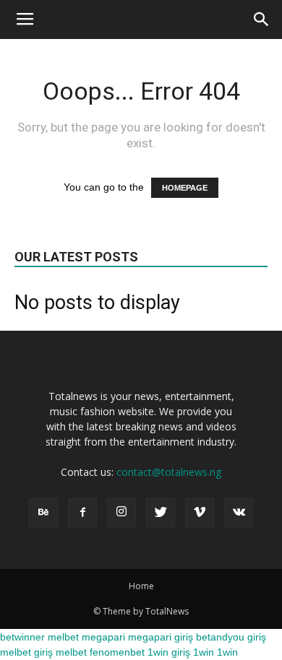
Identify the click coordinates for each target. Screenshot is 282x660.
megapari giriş (160, 637)
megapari (103, 637)
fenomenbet (117, 652)
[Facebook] (82, 512)
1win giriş (169, 652)
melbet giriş (26, 652)
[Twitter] (160, 512)
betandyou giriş (231, 637)
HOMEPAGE (185, 187)
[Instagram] (121, 512)
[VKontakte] (238, 512)
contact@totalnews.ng (168, 472)
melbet (63, 637)
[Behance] (43, 512)
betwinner (22, 637)
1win (203, 652)
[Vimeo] (199, 512)
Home (141, 586)
